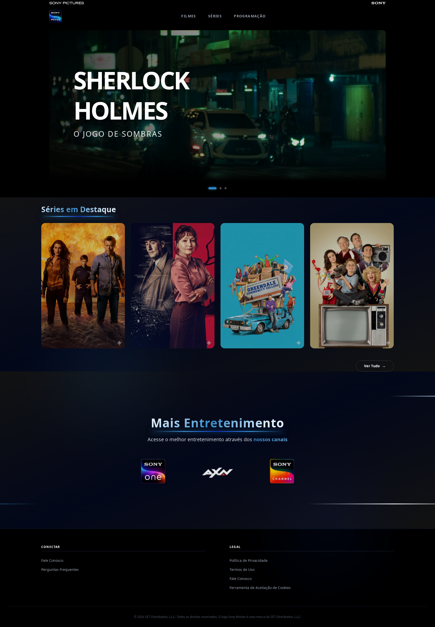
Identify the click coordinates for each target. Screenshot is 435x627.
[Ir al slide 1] (209, 188)
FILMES (188, 16)
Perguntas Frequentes (60, 569)
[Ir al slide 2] (217, 188)
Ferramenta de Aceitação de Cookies (260, 587)
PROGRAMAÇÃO (250, 16)
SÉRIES (215, 16)
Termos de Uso (242, 569)
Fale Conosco (52, 560)
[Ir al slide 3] (226, 188)
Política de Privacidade (249, 560)
